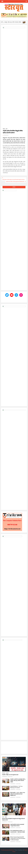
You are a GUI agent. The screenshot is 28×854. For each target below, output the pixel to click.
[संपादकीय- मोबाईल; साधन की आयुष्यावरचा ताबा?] (14, 764)
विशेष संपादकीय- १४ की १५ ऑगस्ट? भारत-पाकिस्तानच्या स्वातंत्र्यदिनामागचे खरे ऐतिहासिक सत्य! (17, 794)
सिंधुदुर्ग (4, 128)
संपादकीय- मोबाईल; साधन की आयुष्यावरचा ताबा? (10, 774)
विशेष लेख (3, 772)
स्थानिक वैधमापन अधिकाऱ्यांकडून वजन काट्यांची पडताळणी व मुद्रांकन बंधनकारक (13, 179)
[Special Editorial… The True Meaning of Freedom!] (17, 22)
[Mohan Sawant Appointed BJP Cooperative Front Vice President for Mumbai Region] (5, 838)
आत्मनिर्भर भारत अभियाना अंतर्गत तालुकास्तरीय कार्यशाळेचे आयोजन (15, 181)
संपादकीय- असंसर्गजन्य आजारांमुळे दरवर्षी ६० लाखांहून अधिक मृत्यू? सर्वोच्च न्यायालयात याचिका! (18, 780)
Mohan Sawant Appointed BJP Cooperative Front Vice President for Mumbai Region (17, 838)
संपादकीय (7, 772)
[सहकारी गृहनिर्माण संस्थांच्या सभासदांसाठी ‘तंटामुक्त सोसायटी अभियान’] (5, 826)
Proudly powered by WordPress (7, 850)
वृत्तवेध (6, 128)
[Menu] (2, 1)
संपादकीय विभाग (4, 776)
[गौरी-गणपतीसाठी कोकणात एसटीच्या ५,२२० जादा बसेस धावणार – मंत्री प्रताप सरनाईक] (5, 832)
